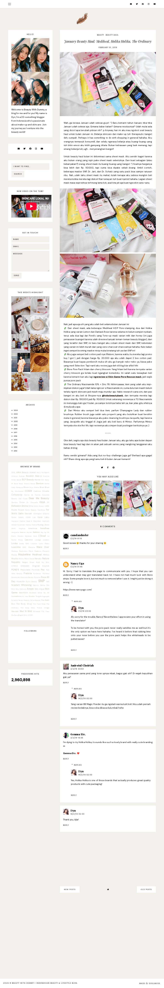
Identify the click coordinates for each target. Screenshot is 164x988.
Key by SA (45, 532)
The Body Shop (24, 604)
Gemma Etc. (78, 734)
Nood (38, 562)
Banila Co (39, 479)
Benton (40, 483)
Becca (32, 484)
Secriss (36, 585)
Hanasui (14, 521)
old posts (146, 889)
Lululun (34, 544)
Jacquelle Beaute (18, 532)
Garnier (28, 513)
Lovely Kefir (24, 544)
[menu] (9, 4)
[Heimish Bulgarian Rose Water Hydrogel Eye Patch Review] (39, 314)
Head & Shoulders (33, 521)
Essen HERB (44, 506)
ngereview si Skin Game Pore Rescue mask (117, 377)
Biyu (31, 487)
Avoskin (30, 476)
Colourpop (16, 494)
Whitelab (36, 611)
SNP (41, 581)
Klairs (13, 536)
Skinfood (32, 593)
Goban (21, 517)
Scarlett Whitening (21, 585)
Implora (22, 528)
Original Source (40, 566)
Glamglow (37, 514)
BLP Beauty (28, 479)
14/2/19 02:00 (85, 698)
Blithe (36, 487)
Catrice (37, 491)
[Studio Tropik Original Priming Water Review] (20, 333)
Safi (47, 581)
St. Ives (25, 596)
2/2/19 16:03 (76, 738)
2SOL (13, 472)
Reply (66, 548)
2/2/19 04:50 (77, 669)
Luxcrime (16, 547)
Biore (26, 487)
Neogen (25, 562)
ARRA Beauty (22, 472)
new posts (70, 889)
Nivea (32, 562)
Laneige (38, 540)
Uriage (46, 608)
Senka (42, 585)
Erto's (36, 506)
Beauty (100, 35)
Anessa (14, 476)
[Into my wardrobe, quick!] (39, 371)
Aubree (22, 476)
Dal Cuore (23, 499)
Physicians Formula (30, 569)
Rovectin (20, 581)
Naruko (38, 558)
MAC (24, 547)
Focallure (41, 510)
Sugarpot (45, 596)
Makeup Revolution (19, 551)
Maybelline (24, 554)
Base (16, 484)
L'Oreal (42, 536)
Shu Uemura (21, 589)
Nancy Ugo (77, 563)
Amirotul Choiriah (82, 665)
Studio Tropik (35, 596)
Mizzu (21, 559)
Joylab (29, 532)
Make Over (43, 547)
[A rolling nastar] (20, 371)
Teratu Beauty (24, 600)
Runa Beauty (31, 581)
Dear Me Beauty (39, 498)
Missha (14, 558)
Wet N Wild (26, 611)
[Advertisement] (108, 923)
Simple (30, 589)
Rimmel (37, 577)
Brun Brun (44, 487)
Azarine (46, 476)
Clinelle (45, 491)
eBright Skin (22, 615)
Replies (78, 601)
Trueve (39, 608)
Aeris (39, 472)
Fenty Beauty (31, 510)
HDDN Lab (31, 517)
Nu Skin (45, 562)
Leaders (46, 540)
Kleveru (20, 536)
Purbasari (37, 573)
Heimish (45, 521)
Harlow (22, 521)
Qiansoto (24, 577)
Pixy (43, 569)
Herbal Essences (18, 525)
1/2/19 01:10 (76, 538)
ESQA (42, 502)
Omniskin (25, 566)
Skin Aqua (39, 589)
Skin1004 (23, 592)
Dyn (81, 607)
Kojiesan (28, 536)
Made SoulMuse (149, 983)
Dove (22, 502)
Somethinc (16, 596)
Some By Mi (43, 593)
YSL (42, 611)
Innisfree (44, 528)
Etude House (17, 510)
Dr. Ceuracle (32, 502)
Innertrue (32, 528)
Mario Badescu (35, 551)
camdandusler (79, 535)
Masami (45, 551)
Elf (48, 502)
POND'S (15, 569)
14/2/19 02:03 (85, 775)
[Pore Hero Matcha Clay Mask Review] (20, 314)
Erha (31, 506)
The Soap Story (27, 608)
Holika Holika (31, 525)
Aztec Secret (16, 480)
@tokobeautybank (112, 395)
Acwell (32, 472)
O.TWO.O (14, 566)
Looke (14, 543)
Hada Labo (43, 517)
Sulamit (14, 600)
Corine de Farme (32, 495)
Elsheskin (16, 506)
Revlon (30, 577)
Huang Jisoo (43, 524)
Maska (14, 555)
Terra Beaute (35, 600)
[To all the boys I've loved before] (39, 390)
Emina (25, 506)
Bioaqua (19, 487)
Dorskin (14, 502)
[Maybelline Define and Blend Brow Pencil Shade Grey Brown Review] (39, 352)
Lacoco (29, 539)
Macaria (31, 547)
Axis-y (38, 476)
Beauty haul (112, 35)
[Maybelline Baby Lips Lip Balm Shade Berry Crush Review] (20, 390)
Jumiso (36, 532)
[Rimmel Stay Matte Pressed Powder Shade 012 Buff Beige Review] (39, 333)
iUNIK (30, 615)
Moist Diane (29, 559)
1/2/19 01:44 (76, 567)
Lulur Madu (44, 544)
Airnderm (45, 472)
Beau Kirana (24, 484)
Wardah (15, 611)
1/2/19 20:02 (84, 611)
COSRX (28, 491)
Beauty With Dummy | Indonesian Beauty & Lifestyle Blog (44, 983)
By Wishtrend (17, 491)
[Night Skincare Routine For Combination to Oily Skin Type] (20, 352)
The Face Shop (39, 604)
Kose (35, 536)
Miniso (46, 554)
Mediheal (37, 554)
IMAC (13, 528)
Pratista (28, 573)
